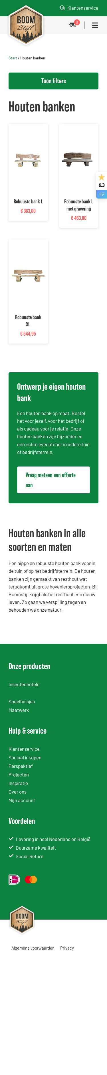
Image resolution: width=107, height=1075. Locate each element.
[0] (72, 25)
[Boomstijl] (26, 4)
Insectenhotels (24, 684)
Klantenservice (82, 8)
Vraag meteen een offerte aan (51, 480)
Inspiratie (18, 783)
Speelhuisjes (22, 701)
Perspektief (21, 766)
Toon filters (53, 81)
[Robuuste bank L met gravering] (79, 127)
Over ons (18, 791)
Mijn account (22, 800)
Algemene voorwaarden (32, 947)
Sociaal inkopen (25, 757)
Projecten (19, 774)
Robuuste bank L (28, 201)
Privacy (67, 947)
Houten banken (24, 693)
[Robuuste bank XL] (28, 243)
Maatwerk (19, 710)
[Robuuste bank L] (28, 127)
